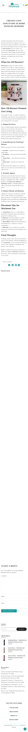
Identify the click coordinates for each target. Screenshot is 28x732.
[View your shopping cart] (26, 5)
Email (3, 603)
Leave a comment (7, 262)
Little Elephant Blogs (11, 31)
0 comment (21, 31)
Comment (4, 576)
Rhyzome (14, 727)
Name (3, 596)
